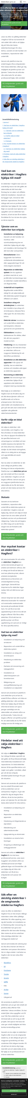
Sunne (6, 993)
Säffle (6, 982)
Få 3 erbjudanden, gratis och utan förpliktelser (11, 23)
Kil (5, 966)
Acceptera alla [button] (14, 1090)
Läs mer (8, 1087)
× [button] (26, 1080)
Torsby (6, 974)
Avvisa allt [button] (14, 1094)
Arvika (6, 989)
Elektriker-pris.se (8, 2)
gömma (6, 122)
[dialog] (14, 1088)
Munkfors (7, 963)
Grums (6, 978)
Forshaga (7, 970)
